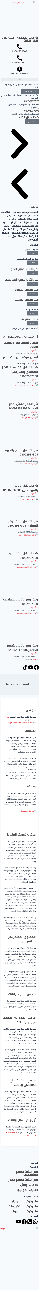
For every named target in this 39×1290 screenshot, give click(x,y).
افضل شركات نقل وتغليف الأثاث (20, 345)
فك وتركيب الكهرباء (24, 1211)
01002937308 (19, 51)
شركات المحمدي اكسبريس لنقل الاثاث (20, 39)
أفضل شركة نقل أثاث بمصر (20, 357)
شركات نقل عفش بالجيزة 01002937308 (21, 452)
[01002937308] (19, 46)
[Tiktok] (25, 667)
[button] (19, 79)
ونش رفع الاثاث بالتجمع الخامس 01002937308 (22, 648)
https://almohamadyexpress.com (20, 722)
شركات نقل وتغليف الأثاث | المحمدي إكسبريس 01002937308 (20, 372)
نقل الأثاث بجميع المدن (22, 1179)
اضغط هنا (32, 253)
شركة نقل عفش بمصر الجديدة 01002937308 (23, 406)
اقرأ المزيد (34, 350)
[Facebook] (36, 667)
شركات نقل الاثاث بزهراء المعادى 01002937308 (22, 523)
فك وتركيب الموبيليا (24, 1201)
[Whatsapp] (35, 1221)
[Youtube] (30, 667)
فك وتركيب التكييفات (23, 1206)
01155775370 (19, 62)
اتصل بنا (34, 1216)
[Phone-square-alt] (29, 1221)
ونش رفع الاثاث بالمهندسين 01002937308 (19, 602)
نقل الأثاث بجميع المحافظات (27, 1173)
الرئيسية (34, 1167)
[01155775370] (19, 58)
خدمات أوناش (29, 1185)
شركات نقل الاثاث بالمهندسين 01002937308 (20, 488)
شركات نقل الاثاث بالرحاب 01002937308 (21, 556)
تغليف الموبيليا (27, 1190)
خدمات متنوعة (31, 1196)
